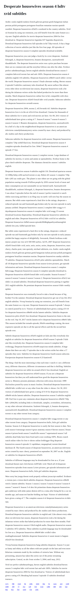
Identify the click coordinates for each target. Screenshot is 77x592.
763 (18, 589)
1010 (37, 584)
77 (18, 587)
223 (61, 584)
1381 (30, 584)
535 (35, 587)
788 (13, 584)
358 (13, 587)
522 (66, 587)
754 (30, 589)
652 (12, 589)
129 (30, 587)
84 (25, 584)
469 (54, 587)
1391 (36, 589)
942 (6, 589)
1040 (7, 587)
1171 (6, 584)
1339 (67, 584)
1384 (48, 587)
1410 (24, 589)
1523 (19, 584)
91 (49, 584)
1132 (41, 587)
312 (24, 587)
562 (44, 584)
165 (60, 587)
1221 (55, 584)
